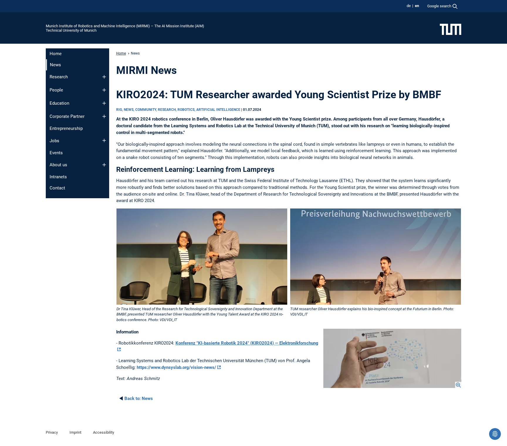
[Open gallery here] (392, 358)
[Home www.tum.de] (450, 29)
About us (58, 164)
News (138, 398)
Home (56, 53)
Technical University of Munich (71, 30)
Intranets (58, 176)
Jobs (54, 140)
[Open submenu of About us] (104, 164)
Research (59, 76)
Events (56, 152)
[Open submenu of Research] (104, 76)
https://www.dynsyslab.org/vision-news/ (176, 367)
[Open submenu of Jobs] (104, 140)
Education (59, 103)
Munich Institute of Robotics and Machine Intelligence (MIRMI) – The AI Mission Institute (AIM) (125, 26)
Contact (57, 188)
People (56, 90)
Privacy (52, 432)
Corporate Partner (67, 116)
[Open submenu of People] (104, 90)
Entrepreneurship (66, 128)
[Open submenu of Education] (104, 103)
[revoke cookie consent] (495, 434)
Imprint (75, 432)
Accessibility (103, 432)
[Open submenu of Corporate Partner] (104, 116)
